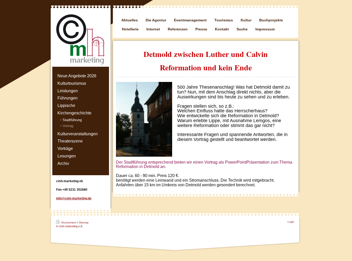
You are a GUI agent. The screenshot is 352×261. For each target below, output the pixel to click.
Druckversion (69, 222)
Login (291, 221)
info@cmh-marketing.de (73, 198)
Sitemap (84, 222)
